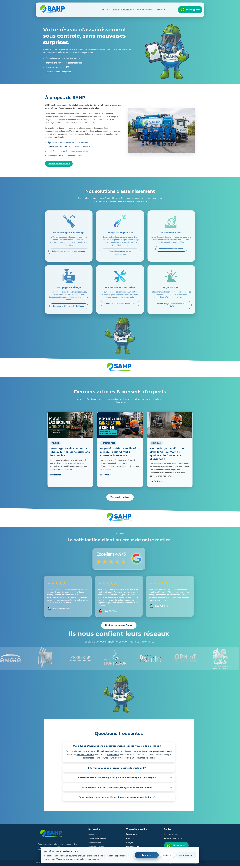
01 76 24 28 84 (172, 834)
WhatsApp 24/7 (193, 9)
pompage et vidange (162, 751)
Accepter (147, 855)
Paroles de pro (145, 10)
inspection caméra (85, 754)
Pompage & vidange (96, 847)
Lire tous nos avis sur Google (118, 625)
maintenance (113, 754)
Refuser (167, 855)
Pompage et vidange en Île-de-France (68, 306)
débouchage (102, 751)
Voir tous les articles (120, 497)
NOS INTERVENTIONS (123, 10)
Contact (160, 10)
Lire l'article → (56, 475)
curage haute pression (142, 751)
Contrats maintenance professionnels (120, 304)
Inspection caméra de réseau (171, 249)
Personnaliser (186, 855)
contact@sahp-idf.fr (174, 838)
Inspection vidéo (94, 843)
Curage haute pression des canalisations (120, 252)
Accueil (106, 10)
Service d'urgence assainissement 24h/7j (171, 305)
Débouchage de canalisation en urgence (68, 251)
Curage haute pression (97, 838)
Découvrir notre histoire (59, 163)
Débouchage (93, 834)
